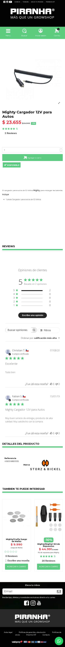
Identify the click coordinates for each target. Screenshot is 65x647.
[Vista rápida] (16, 526)
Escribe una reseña (18, 560)
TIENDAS (26, 2)
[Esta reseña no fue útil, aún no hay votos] (56, 384)
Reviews (8, 246)
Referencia (10, 458)
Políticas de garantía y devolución (32, 632)
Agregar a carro (34, 158)
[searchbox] (18, 330)
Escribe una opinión (32, 315)
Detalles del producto (20, 444)
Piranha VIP (31, 635)
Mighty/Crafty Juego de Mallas (16, 540)
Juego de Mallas (16, 547)
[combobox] (40, 338)
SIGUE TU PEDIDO (37, 2)
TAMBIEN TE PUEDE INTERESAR (23, 489)
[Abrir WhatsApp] (59, 641)
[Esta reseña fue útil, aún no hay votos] (51, 384)
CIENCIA (17, 2)
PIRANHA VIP (50, 2)
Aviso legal (8, 632)
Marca (26, 465)
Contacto (46, 635)
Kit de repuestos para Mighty (48, 552)
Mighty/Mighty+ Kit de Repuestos (48, 545)
